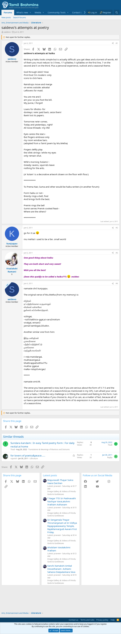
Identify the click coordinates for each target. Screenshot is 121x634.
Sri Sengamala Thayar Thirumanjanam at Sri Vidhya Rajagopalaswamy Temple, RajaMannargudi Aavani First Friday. (62, 526)
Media (38, 12)
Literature (34, 458)
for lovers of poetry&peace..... (27, 455)
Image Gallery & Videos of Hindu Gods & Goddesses (61, 492)
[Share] (113, 43)
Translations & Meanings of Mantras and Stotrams (49, 449)
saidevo (7, 32)
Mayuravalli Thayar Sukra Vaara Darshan (60, 481)
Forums (8, 12)
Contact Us (77, 12)
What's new (22, 12)
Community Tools (57, 12)
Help (113, 619)
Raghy (109, 457)
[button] (30, 12)
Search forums (19, 17)
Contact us (73, 619)
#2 (117, 227)
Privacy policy (102, 619)
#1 (117, 43)
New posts (6, 17)
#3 (117, 253)
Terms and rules (87, 619)
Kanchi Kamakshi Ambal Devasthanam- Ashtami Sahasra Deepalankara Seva (61, 568)
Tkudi (12, 449)
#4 (117, 283)
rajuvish (13, 458)
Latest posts (50, 475)
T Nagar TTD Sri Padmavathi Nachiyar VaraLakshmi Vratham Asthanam (61, 501)
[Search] (117, 12)
